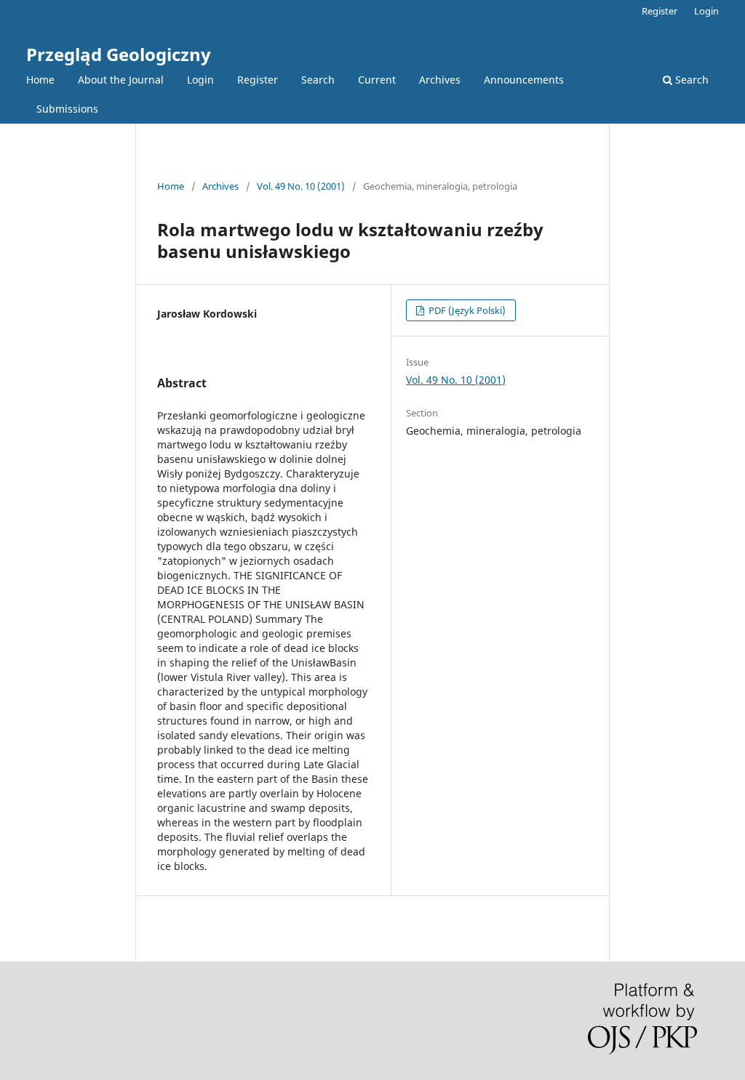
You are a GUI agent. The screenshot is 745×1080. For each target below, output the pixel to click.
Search (318, 79)
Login (200, 79)
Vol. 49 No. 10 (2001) (301, 186)
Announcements (524, 79)
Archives (440, 79)
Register (257, 79)
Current (377, 79)
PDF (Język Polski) (466, 310)
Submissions (67, 109)
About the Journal (121, 79)
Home (40, 79)
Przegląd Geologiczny (118, 54)
